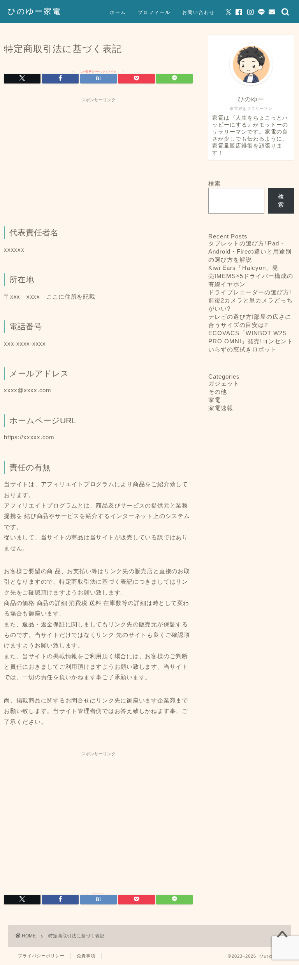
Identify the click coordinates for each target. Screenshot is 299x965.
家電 (214, 399)
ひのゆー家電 (35, 11)
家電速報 (220, 408)
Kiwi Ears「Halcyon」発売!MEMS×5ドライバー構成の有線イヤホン (250, 275)
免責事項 (86, 955)
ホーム (118, 12)
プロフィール (154, 12)
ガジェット (223, 383)
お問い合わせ (198, 12)
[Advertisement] (98, 160)
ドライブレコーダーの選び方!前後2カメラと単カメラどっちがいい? (250, 300)
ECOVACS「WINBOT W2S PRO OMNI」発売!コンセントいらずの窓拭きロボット (250, 341)
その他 (217, 391)
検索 (214, 183)
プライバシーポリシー (41, 955)
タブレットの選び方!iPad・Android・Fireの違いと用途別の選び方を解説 (250, 251)
